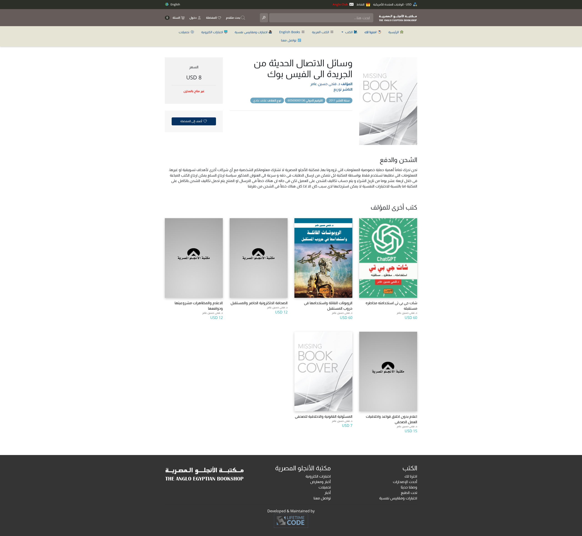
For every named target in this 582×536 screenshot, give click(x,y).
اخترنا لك (410, 476)
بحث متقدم (233, 17)
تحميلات (184, 32)
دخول (193, 17)
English (175, 4)
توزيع (337, 89)
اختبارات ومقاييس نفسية (251, 32)
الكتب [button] (349, 32)
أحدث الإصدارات (405, 481)
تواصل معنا (289, 40)
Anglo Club (341, 4)
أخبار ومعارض (320, 481)
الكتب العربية (321, 32)
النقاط (360, 4)
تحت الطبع (409, 492)
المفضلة (211, 17)
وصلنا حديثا (409, 487)
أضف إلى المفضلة (191, 121)
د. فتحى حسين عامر (325, 83)
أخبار (327, 492)
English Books (290, 32)
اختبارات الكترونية (212, 32)
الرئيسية (394, 32)
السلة (173, 17)
